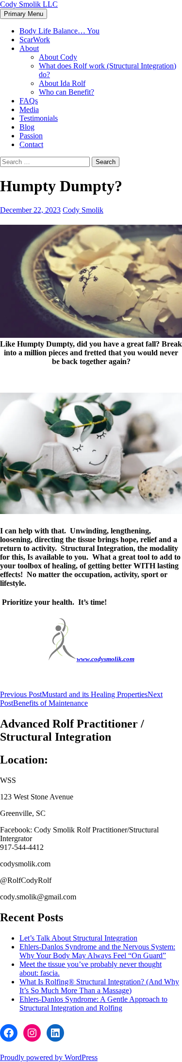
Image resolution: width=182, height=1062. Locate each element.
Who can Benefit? (66, 92)
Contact (31, 144)
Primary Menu (23, 13)
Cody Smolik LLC (29, 4)
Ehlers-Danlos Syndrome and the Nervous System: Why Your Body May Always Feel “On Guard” (97, 951)
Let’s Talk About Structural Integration (78, 938)
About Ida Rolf (62, 83)
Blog (26, 127)
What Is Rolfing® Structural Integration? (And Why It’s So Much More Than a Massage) (99, 986)
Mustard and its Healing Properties (74, 694)
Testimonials (38, 118)
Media (29, 109)
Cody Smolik (83, 210)
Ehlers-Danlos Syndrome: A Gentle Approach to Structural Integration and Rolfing (93, 1003)
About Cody (58, 57)
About (29, 48)
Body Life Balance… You (59, 31)
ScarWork (34, 39)
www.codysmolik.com (105, 659)
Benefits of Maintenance (81, 698)
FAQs (28, 101)
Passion (31, 136)
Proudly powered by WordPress (49, 1057)
